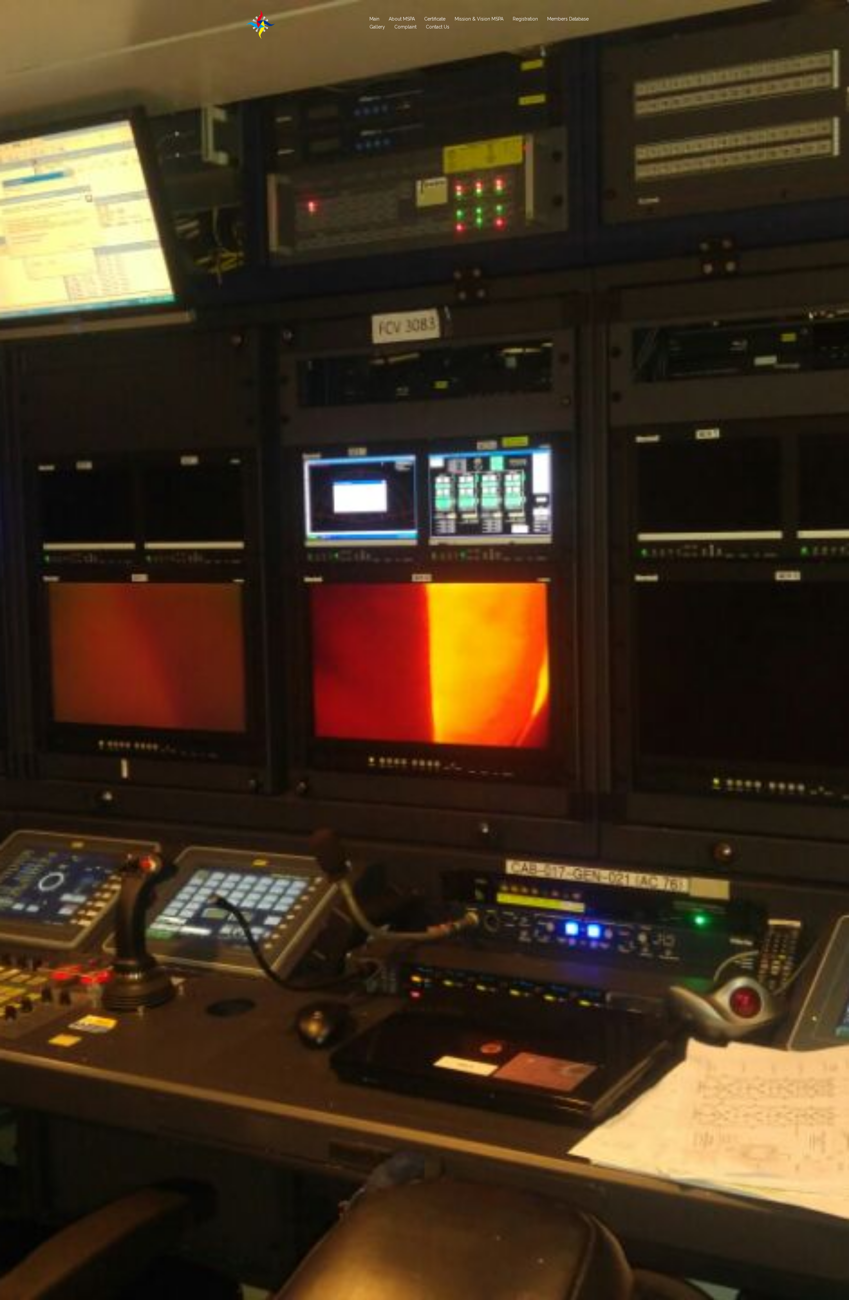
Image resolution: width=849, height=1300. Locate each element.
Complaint (405, 27)
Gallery (377, 27)
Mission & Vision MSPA (479, 19)
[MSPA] (260, 23)
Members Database (568, 19)
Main (374, 19)
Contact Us (437, 27)
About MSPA (402, 19)
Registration (525, 19)
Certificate (434, 19)
